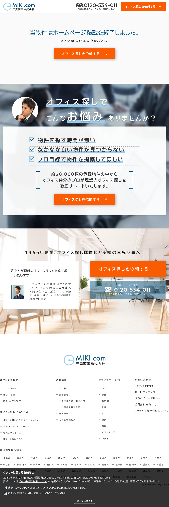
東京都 (6, 464)
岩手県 (34, 458)
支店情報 (64, 395)
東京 (104, 388)
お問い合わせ (143, 380)
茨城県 (102, 458)
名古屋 (105, 401)
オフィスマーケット (110, 380)
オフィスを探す (9, 380)
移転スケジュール (12, 433)
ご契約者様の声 (67, 420)
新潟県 (36, 464)
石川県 (64, 464)
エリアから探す (11, 388)
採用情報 (64, 413)
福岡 (104, 426)
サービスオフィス (145, 392)
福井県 (77, 464)
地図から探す (10, 395)
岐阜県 (119, 464)
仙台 (104, 413)
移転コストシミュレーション (17, 426)
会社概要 (64, 388)
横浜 (104, 420)
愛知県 (146, 464)
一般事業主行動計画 (70, 407)
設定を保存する (84, 501)
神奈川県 (22, 464)
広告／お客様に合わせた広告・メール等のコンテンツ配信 (37, 493)
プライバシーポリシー (148, 398)
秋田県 (61, 458)
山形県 (75, 458)
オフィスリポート (110, 432)
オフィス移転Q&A (13, 439)
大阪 (104, 395)
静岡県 (132, 464)
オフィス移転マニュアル (14, 412)
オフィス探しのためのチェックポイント (23, 420)
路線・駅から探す (12, 401)
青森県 (20, 458)
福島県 (89, 458)
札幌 (104, 407)
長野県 (105, 464)
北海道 (6, 458)
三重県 (160, 464)
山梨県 (91, 464)
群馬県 (130, 458)
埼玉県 (144, 458)
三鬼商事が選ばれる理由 (72, 401)
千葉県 (157, 458)
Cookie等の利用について (33, 481)
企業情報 (61, 380)
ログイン (106, 438)
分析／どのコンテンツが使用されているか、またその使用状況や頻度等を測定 (47, 488)
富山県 (50, 464)
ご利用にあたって (146, 404)
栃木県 (116, 458)
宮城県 (48, 458)
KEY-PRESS (144, 386)
